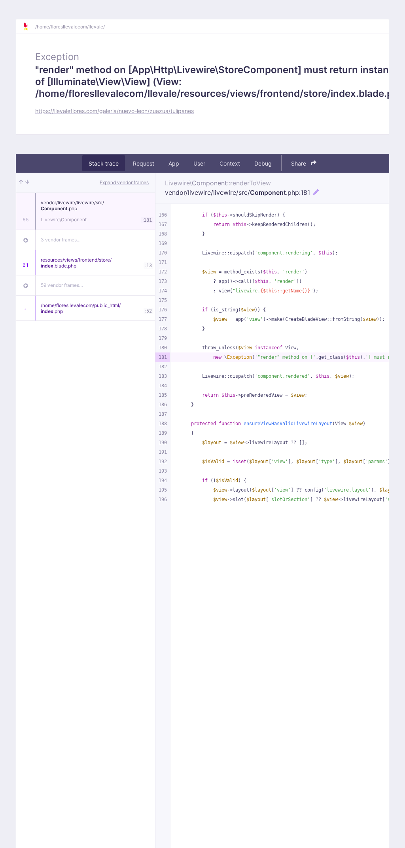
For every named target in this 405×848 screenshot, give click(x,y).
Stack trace (104, 163)
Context (230, 163)
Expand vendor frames (124, 182)
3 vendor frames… (61, 240)
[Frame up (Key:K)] (21, 182)
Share (299, 163)
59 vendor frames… (62, 285)
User (199, 163)
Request (143, 163)
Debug (263, 163)
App (173, 163)
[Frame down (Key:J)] (27, 182)
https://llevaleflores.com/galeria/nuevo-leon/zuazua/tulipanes (114, 110)
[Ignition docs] (29, 26)
